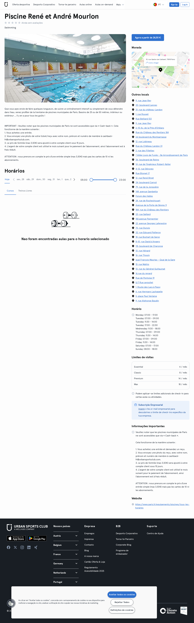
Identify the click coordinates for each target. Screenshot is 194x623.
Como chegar (153, 63)
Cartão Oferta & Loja (94, 561)
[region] (84, 602)
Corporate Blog (123, 544)
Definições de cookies (121, 610)
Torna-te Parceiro (125, 539)
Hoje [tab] (7, 179)
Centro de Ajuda (155, 533)
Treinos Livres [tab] (25, 190)
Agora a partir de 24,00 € (148, 37)
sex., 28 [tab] (20, 179)
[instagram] (22, 547)
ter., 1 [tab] (59, 179)
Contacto (89, 544)
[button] (66, 536)
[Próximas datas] (74, 179)
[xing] (35, 547)
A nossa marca (91, 556)
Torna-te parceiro (67, 4)
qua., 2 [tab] (68, 179)
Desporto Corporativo (44, 4)
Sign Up (174, 4)
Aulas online (86, 4)
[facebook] (8, 547)
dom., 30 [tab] (40, 179)
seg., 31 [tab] (51, 179)
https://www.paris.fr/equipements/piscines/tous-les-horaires (162, 506)
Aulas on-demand (104, 4)
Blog (86, 550)
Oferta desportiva (21, 4)
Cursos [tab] (10, 190)
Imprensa (89, 539)
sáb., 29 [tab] (30, 179)
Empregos (89, 533)
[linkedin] (29, 547)
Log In (185, 4)
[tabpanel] (65, 219)
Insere (141, 408)
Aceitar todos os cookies (122, 594)
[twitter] (15, 547)
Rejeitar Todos (122, 602)
